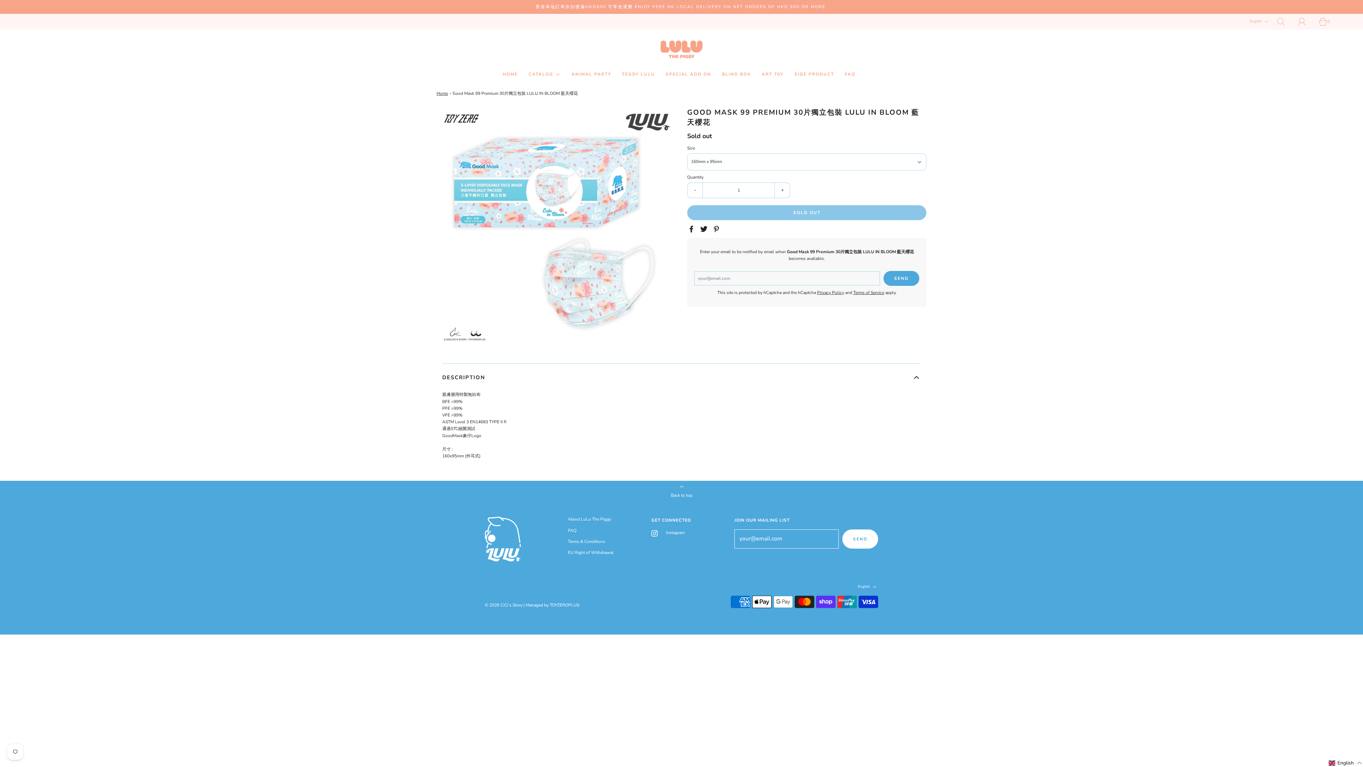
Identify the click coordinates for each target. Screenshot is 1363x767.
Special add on (688, 74)
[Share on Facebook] (692, 229)
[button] (681, 377)
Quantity (695, 177)
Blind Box (736, 74)
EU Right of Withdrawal (591, 552)
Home (510, 74)
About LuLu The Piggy (589, 519)
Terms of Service (868, 292)
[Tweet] (705, 229)
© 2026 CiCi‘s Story (503, 605)
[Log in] (1306, 21)
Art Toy (773, 74)
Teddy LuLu (638, 74)
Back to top (682, 495)
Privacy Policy (830, 292)
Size (691, 148)
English (1256, 21)
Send (860, 539)
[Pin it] (717, 229)
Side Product (814, 74)
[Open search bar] (1285, 21)
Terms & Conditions (586, 541)
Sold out (807, 213)
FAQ (850, 74)
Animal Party (591, 74)
